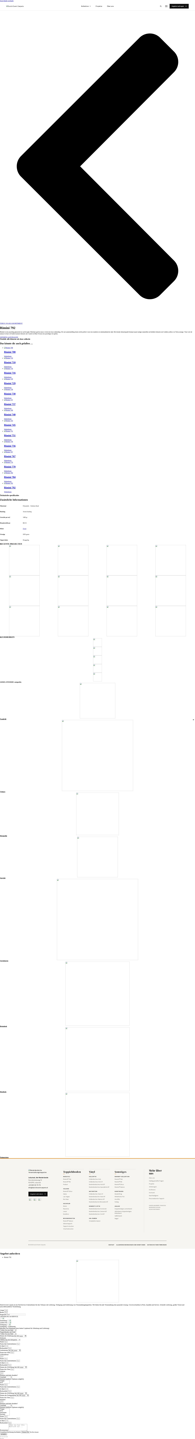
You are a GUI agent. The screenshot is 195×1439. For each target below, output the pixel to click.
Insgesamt (3, 1314)
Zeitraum (3, 1338)
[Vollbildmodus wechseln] (3, 1436)
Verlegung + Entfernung (8, 1326)
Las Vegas (66, 1196)
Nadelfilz (66, 1176)
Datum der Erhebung (7, 1336)
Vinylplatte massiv (94, 1221)
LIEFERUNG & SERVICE (9, 1316)
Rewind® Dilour (67, 1191)
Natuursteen (4, 1157)
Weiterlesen (7, 356)
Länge (2, 1310)
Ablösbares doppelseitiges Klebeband (123, 1212)
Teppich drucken (68, 1226)
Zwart (24, 528)
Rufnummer (4, 1348)
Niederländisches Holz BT (97, 1184)
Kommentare (4, 1430)
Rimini (65, 1206)
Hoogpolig (3, 836)
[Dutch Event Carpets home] (16, 6)
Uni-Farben (93, 1218)
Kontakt (111, 1245)
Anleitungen (153, 1187)
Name (2, 1342)
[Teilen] (5, 1436)
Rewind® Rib (67, 1182)
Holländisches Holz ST (96, 1182)
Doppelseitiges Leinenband (123, 1209)
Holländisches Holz (95, 1179)
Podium (65, 1184)
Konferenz (152, 1190)
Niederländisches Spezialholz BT (99, 1187)
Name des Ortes (5, 1352)
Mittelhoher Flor (120, 1196)
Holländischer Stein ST (96, 1194)
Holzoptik (92, 1176)
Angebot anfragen (178, 6)
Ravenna (66, 1209)
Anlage (117, 1206)
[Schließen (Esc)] (7, 1436)
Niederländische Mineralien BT (98, 1202)
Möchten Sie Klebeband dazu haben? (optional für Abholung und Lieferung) (24, 1328)
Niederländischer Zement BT (98, 1211)
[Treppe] (5, 1381)
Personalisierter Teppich (156, 1198)
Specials (2, 878)
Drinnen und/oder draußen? (9, 1375)
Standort (2, 1399)
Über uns (110, 6)
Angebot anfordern (36, 1194)
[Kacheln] (5, 1414)
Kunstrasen (119, 1191)
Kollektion (85, 6)
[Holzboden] (5, 1413)
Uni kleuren (4, 961)
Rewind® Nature (68, 1221)
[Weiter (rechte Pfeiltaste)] (3, 1438)
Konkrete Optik (94, 1206)
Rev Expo (66, 1199)
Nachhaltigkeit (153, 1195)
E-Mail (2, 1346)
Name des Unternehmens (8, 1344)
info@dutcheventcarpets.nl (38, 1188)
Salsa (65, 1194)
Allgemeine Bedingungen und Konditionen (130, 1245)
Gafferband (118, 1216)
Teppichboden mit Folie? (8, 1332)
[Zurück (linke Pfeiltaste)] (1, 1438)
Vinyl (92, 1172)
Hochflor (66, 1203)
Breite (2, 1312)
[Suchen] (160, 6)
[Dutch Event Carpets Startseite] (41, 1171)
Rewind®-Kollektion (122, 1176)
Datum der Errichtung (7, 1367)
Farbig (117, 1202)
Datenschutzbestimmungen (157, 1245)
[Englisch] (35, 1199)
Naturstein (93, 1191)
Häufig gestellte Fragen (156, 1181)
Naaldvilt (3, 719)
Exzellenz (66, 1214)
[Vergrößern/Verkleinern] (1, 1436)
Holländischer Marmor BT (97, 1199)
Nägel (116, 1218)
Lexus (65, 1211)
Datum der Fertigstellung (8, 1395)
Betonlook (3, 1026)
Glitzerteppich (67, 1223)
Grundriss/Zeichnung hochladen (10, 1432)
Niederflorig (118, 1194)
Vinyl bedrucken (68, 1229)
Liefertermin (4, 1350)
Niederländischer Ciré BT (97, 1214)
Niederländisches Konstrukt (98, 1209)
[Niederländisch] (30, 1199)
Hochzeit (152, 1193)
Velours (2, 792)
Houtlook (3, 1092)
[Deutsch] (40, 1199)
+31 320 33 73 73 (34, 1185)
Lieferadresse (4, 1354)
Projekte (99, 6)
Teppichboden (72, 1172)
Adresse (2, 1371)
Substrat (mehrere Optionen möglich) (12, 1379)
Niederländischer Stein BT (97, 1196)
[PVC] (5, 1383)
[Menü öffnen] (166, 6)
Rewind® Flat (67, 1179)
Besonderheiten (69, 1218)
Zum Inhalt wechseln (7, 1)
